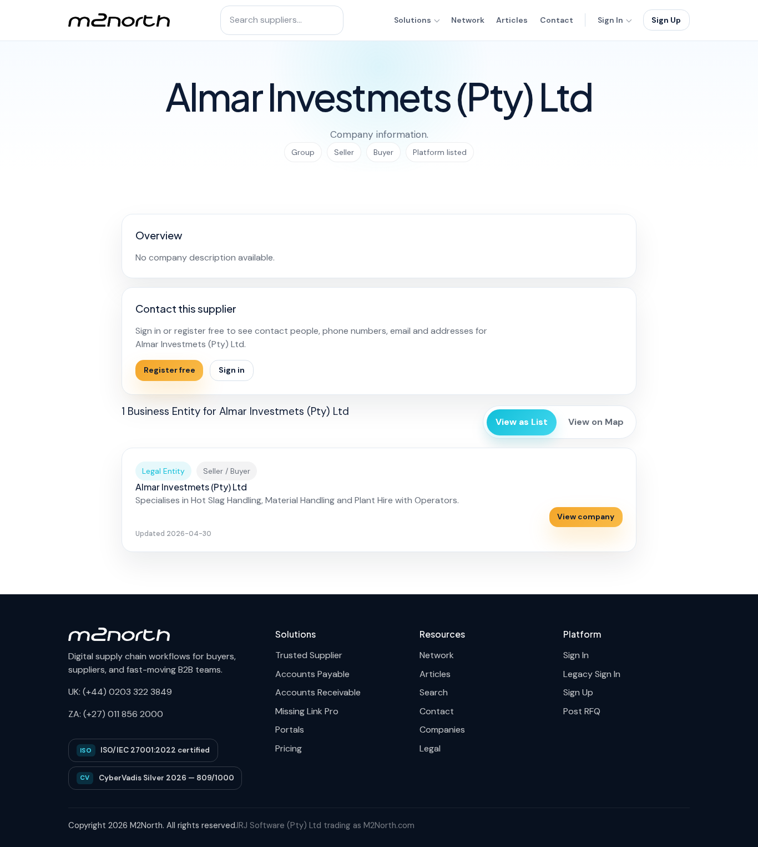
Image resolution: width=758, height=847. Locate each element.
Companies (442, 729)
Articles (512, 20)
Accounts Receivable (318, 692)
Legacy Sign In (591, 674)
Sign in (232, 370)
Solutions (412, 20)
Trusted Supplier (308, 655)
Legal (430, 748)
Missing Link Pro (306, 711)
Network (467, 20)
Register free (169, 370)
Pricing (288, 748)
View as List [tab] (522, 422)
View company (585, 517)
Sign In (610, 20)
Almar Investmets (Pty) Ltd (191, 487)
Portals (289, 729)
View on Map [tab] (596, 422)
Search (434, 692)
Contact (556, 20)
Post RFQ (581, 711)
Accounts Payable (312, 674)
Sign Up (666, 20)
